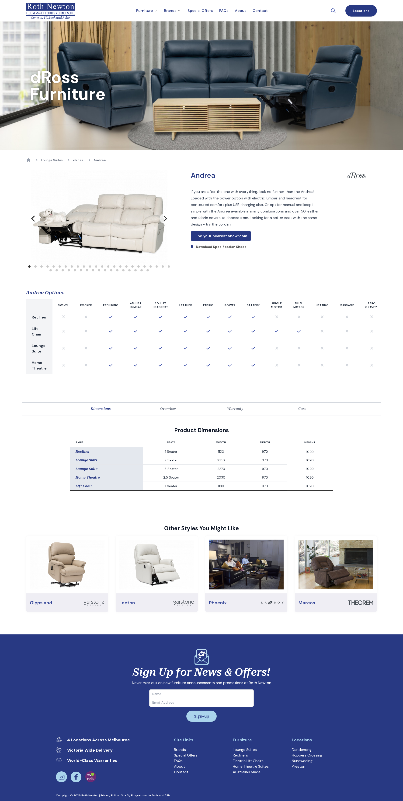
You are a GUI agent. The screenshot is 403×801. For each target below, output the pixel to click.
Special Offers (186, 755)
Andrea (100, 160)
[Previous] (33, 218)
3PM (167, 795)
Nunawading (302, 760)
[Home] (28, 160)
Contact (181, 772)
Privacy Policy (110, 795)
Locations (361, 11)
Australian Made (247, 772)
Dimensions (101, 409)
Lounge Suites (52, 160)
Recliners (240, 755)
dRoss (78, 160)
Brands (180, 749)
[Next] (165, 218)
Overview (168, 409)
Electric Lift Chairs (248, 760)
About (179, 766)
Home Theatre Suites (251, 766)
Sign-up (201, 716)
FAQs (178, 760)
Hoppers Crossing (307, 755)
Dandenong (302, 749)
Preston (298, 766)
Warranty (235, 409)
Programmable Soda (144, 795)
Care (302, 409)
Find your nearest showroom (221, 235)
